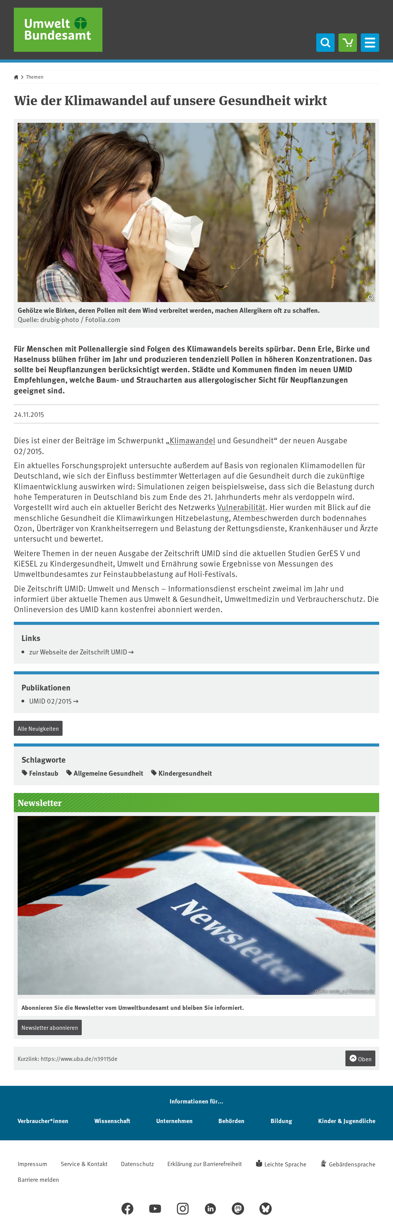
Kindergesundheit (185, 773)
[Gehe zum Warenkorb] (348, 42)
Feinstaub (43, 773)
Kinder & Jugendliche (346, 1120)
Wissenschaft (112, 1120)
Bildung (281, 1120)
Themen (34, 76)
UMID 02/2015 (50, 700)
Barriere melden (38, 1179)
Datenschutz (137, 1163)
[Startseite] (58, 30)
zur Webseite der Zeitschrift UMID (78, 651)
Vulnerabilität (241, 506)
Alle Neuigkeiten (38, 728)
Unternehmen (174, 1120)
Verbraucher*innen (43, 1120)
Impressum (32, 1163)
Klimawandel (192, 440)
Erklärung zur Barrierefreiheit (204, 1163)
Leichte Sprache (285, 1164)
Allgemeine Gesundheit (108, 773)
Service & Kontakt (84, 1163)
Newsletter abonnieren (49, 1027)
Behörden (231, 1120)
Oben (364, 1059)
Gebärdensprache (352, 1164)
